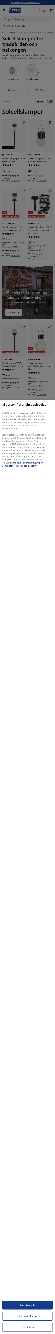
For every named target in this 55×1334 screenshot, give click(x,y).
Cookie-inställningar (27, 1316)
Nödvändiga (27, 1327)
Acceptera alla (27, 1305)
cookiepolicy (30, 465)
